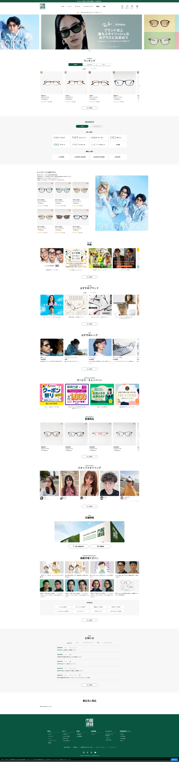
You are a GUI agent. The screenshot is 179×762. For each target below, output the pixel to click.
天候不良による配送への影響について (66, 650)
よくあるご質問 (66, 736)
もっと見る (89, 107)
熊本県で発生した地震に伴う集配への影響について (70, 670)
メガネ (84, 68)
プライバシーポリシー (101, 747)
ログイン (93, 734)
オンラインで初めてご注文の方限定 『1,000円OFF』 (89, 1)
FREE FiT (43, 447)
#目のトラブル (98, 611)
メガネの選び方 (66, 740)
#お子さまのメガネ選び (116, 611)
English (122, 734)
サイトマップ (112, 747)
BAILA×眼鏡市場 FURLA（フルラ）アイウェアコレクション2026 (73, 677)
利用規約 (75, 747)
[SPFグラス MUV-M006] (63, 217)
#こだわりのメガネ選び (63, 611)
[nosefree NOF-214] (76, 82)
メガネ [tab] (82, 126)
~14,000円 (61, 157)
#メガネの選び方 (63, 607)
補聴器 (49, 742)
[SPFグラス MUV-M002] (45, 190)
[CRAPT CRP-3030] (100, 82)
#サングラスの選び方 (81, 607)
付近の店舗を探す (79, 546)
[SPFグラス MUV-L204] (45, 217)
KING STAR (108, 740)
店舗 (98, 642)
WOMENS (89, 64)
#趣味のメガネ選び (98, 607)
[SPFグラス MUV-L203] (80, 190)
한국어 (121, 740)
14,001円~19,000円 (80, 157)
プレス (77, 642)
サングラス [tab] (97, 126)
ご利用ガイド (66, 734)
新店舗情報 (79, 736)
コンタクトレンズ (107, 642)
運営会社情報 (67, 747)
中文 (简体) (122, 736)
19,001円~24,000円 (98, 157)
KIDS (103, 64)
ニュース (69, 642)
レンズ (49, 738)
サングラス (93, 68)
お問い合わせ (66, 738)
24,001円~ (118, 157)
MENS (75, 64)
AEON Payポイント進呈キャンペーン (66, 663)
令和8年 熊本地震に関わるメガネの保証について (91, 12)
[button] (85, 51)
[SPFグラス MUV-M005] (80, 217)
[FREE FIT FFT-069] (51, 82)
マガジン (108, 737)
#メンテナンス (80, 611)
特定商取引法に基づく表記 (86, 747)
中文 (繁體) (122, 738)
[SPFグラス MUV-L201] (63, 190)
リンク (69, 759)
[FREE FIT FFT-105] (124, 82)
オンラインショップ (88, 642)
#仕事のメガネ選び (116, 607)
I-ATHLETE (68, 447)
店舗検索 (101, 546)
